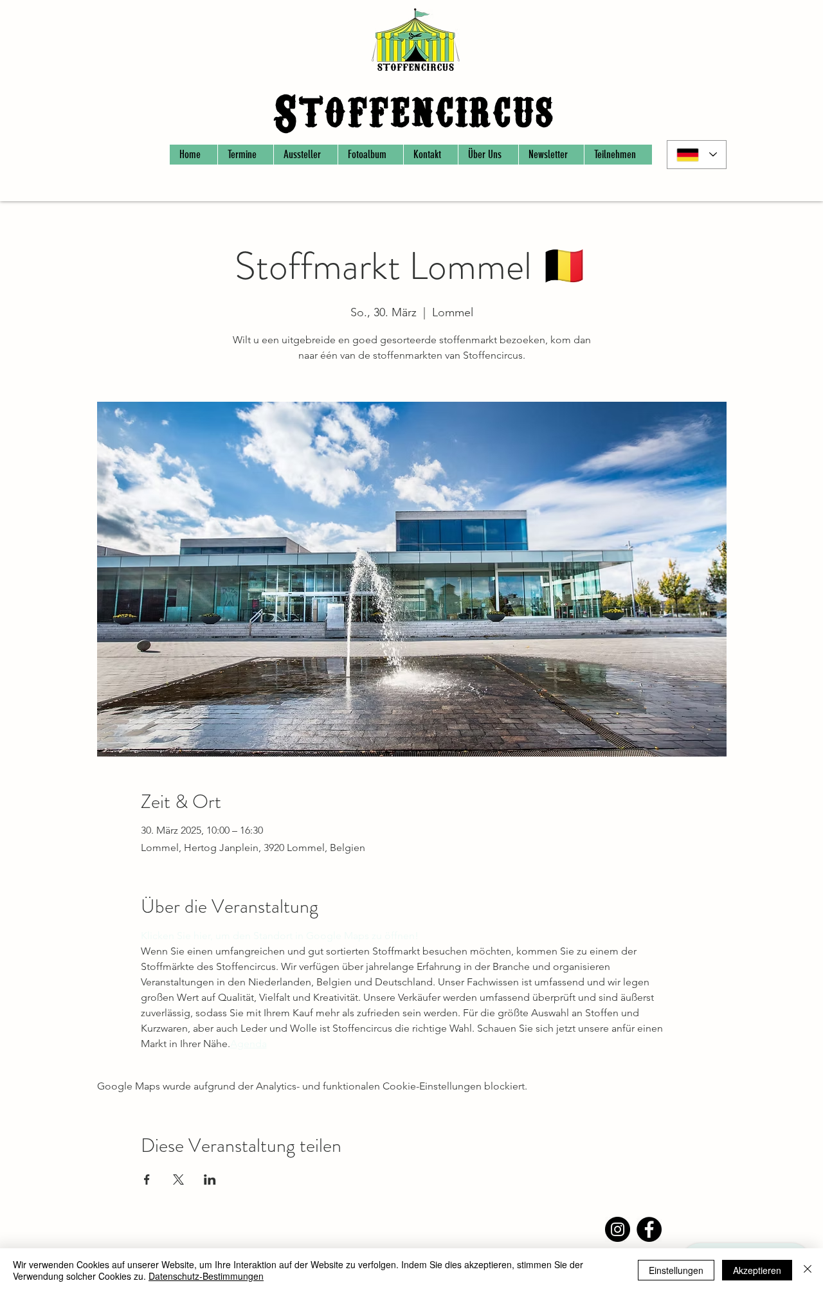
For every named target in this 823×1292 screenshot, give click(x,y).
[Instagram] (617, 1229)
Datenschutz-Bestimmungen (176, 1226)
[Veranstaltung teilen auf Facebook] (147, 1179)
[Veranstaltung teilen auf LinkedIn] (210, 1179)
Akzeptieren (757, 1270)
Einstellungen (676, 1270)
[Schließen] (807, 1270)
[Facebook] (649, 1229)
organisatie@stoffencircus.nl (410, 1232)
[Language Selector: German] (697, 154)
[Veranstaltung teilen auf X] (178, 1179)
